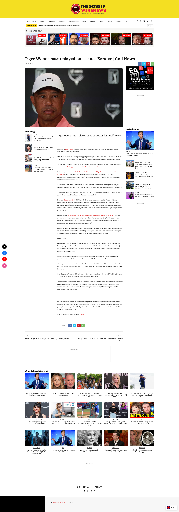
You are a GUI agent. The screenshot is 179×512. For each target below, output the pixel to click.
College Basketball (40, 144)
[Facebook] (137, 21)
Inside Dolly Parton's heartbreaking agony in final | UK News (57, 25)
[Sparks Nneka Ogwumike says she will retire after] (130, 175)
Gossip (63, 391)
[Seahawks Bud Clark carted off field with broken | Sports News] (130, 185)
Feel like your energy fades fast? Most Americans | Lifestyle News (44, 159)
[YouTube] (4, 259)
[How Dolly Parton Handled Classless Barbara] (89, 438)
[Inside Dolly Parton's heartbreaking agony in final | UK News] (116, 381)
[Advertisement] (140, 108)
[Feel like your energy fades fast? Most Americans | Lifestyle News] (28, 158)
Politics (89, 447)
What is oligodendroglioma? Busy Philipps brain (142, 451)
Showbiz (115, 391)
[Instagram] (140, 21)
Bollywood (36, 447)
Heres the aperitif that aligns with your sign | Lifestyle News (47, 338)
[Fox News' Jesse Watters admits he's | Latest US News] (140, 140)
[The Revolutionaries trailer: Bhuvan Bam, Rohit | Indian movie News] (37, 438)
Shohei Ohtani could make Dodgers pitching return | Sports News (43, 169)
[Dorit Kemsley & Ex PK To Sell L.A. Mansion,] (63, 381)
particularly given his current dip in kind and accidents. (82, 167)
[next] (151, 25)
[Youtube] (147, 21)
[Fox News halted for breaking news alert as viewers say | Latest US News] (130, 163)
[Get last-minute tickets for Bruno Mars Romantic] (130, 195)
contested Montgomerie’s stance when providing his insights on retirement (90, 215)
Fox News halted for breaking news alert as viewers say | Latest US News (143, 165)
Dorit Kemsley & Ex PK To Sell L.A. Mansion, (63, 394)
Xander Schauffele (69, 200)
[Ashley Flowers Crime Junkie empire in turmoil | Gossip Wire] (116, 410)
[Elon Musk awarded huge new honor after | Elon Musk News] (116, 438)
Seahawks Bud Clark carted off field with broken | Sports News (143, 186)
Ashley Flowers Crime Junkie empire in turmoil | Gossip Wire (115, 422)
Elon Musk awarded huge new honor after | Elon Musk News (116, 451)
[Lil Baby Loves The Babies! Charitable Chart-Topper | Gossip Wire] (89, 381)
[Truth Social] (4, 265)
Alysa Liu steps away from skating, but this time (43, 148)
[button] (151, 21)
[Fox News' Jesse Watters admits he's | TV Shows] (63, 438)
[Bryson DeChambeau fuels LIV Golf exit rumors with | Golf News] (28, 137)
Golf (35, 134)
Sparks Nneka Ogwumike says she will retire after (144, 175)
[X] (4, 246)
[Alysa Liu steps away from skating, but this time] (28, 148)
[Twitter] (144, 21)
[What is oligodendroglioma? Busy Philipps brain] (142, 438)
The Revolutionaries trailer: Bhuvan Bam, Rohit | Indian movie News (37, 451)
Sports (36, 165)
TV (63, 447)
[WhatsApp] (152, 64)
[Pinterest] (148, 64)
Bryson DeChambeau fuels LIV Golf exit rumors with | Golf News (43, 138)
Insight (128, 151)
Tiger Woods (69, 149)
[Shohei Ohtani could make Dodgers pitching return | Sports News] (28, 168)
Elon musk (115, 447)
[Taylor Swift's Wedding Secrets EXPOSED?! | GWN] (142, 410)
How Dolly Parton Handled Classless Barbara (89, 451)
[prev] (148, 25)
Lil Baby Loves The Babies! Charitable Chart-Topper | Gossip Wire (89, 395)
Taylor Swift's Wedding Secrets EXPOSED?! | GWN (142, 422)
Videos (142, 419)
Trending (37, 154)
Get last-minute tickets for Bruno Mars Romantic (144, 195)
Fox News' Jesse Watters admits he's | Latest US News (139, 154)
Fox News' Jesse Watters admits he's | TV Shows (63, 451)
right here (82, 314)
